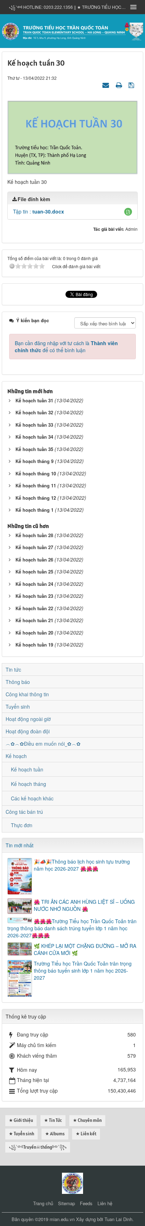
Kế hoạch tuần (27, 769)
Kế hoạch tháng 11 (35, 485)
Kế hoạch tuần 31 (34, 400)
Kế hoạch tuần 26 (34, 559)
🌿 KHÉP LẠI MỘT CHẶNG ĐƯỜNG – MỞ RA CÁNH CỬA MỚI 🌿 (85, 949)
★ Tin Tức (53, 1120)
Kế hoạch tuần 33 (34, 424)
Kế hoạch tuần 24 (34, 584)
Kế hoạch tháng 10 (35, 473)
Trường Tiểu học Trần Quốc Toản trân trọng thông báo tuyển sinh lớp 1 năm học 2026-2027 (83, 970)
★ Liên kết (86, 1134)
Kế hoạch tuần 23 (34, 596)
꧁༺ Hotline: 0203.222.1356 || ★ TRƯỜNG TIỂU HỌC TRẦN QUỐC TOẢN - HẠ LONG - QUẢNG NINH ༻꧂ (67, 7)
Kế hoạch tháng (28, 783)
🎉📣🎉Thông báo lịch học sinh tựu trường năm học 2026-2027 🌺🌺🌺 (82, 865)
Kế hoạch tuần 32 (34, 412)
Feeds (86, 1203)
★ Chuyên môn (87, 1120)
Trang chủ (43, 1203)
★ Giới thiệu (21, 1120)
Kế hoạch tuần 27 (34, 547)
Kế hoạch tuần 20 (34, 632)
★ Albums (55, 1134)
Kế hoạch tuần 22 (34, 608)
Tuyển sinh (18, 706)
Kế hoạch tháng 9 (34, 461)
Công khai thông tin (27, 694)
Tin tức (13, 669)
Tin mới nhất (19, 845)
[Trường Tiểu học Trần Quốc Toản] (72, 1182)
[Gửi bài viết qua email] (106, 84)
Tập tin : (38, 211)
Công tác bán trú (24, 811)
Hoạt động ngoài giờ (28, 718)
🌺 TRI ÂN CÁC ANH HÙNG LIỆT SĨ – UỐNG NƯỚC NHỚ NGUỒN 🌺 (84, 905)
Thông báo (18, 681)
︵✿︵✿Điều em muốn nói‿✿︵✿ (43, 743)
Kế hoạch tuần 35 (34, 449)
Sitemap (66, 1203)
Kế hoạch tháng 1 (34, 509)
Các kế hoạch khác (32, 798)
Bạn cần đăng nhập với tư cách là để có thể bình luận (66, 346)
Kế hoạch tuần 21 (34, 620)
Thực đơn (21, 825)
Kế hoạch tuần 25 (34, 571)
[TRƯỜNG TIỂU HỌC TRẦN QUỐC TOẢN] (72, 30)
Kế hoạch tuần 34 (34, 436)
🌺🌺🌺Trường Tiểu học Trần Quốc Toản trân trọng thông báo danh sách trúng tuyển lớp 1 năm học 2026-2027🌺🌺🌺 (72, 928)
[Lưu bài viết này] (132, 84)
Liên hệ (104, 1203)
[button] (128, 212)
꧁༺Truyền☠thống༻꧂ (38, 1147)
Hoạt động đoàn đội (28, 731)
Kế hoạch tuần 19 (34, 644)
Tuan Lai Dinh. (119, 1219)
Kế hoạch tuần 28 (34, 535)
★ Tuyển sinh (21, 1134)
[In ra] (120, 84)
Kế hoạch (16, 755)
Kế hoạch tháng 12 (35, 497)
